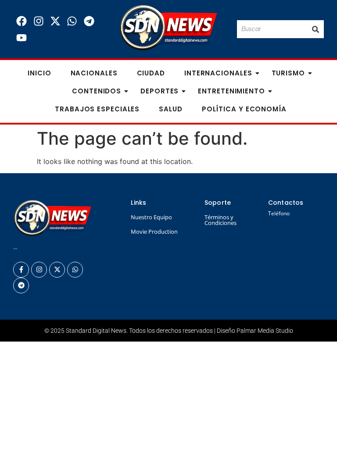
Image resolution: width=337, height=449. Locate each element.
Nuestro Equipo (151, 217)
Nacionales (94, 73)
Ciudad (151, 73)
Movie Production (154, 231)
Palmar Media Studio (265, 330)
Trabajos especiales (97, 109)
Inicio (39, 73)
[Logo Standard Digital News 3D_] (168, 27)
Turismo (288, 73)
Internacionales (218, 73)
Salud (171, 109)
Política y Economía (244, 109)
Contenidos (96, 91)
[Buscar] (315, 29)
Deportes (159, 91)
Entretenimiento (231, 91)
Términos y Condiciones (220, 220)
